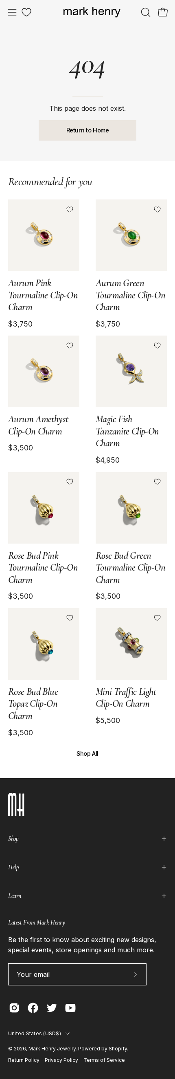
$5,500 (108, 720)
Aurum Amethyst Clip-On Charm (38, 425)
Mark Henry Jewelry (52, 1048)
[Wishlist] (26, 12)
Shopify (118, 1048)
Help (13, 867)
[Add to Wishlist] (69, 209)
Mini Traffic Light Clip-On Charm (126, 698)
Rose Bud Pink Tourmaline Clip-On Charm (43, 568)
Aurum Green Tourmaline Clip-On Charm (130, 295)
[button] (145, 12)
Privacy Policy (61, 1060)
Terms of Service (104, 1060)
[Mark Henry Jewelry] (91, 12)
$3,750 (20, 324)
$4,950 (108, 460)
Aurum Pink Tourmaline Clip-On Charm (43, 295)
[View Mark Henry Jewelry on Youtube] (70, 1008)
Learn (14, 896)
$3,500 (20, 448)
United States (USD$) (34, 1033)
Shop (13, 839)
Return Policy (23, 1060)
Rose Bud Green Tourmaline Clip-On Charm (130, 568)
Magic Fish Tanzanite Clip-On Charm (127, 431)
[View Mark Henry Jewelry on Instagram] (14, 1008)
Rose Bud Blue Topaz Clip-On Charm (33, 704)
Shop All (87, 753)
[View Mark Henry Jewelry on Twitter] (52, 1008)
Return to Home (87, 130)
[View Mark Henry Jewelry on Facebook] (33, 1008)
